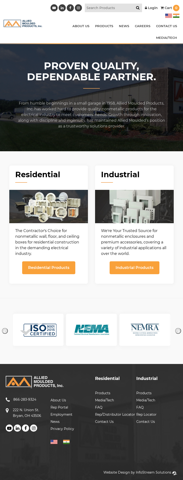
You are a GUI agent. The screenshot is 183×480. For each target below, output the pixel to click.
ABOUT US (80, 26)
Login (152, 8)
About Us (58, 400)
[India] (175, 15)
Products (102, 393)
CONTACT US (166, 26)
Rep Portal (59, 407)
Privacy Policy (62, 429)
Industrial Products (134, 267)
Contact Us (104, 421)
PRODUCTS (104, 26)
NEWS (124, 26)
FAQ (98, 407)
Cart (170, 8)
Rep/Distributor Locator (115, 414)
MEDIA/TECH (166, 38)
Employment (61, 414)
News (55, 421)
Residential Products (48, 267)
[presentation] (5, 331)
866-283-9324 (24, 399)
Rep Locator (146, 414)
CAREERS (142, 26)
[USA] (168, 15)
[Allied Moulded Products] (23, 25)
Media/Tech (104, 400)
